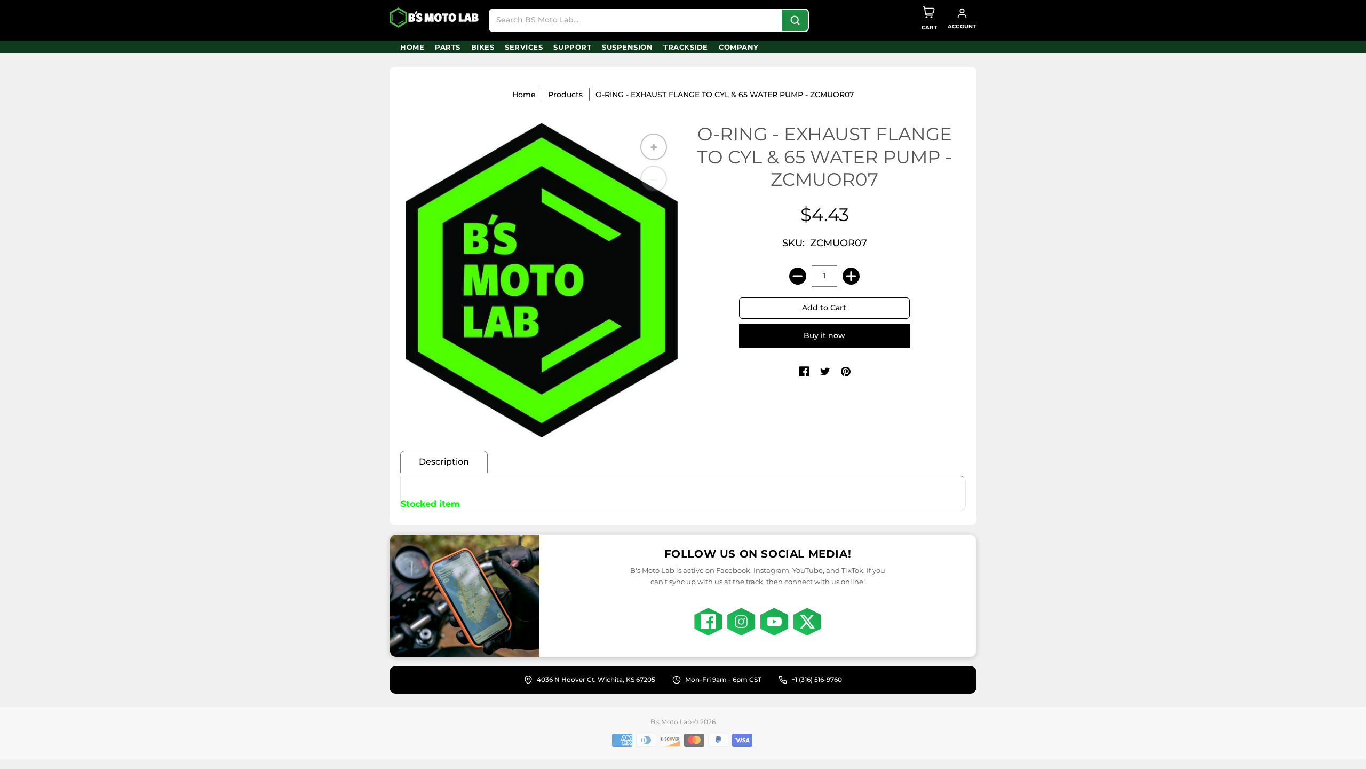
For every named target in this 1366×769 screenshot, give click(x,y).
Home (524, 94)
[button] (804, 372)
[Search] (795, 20)
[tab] (444, 462)
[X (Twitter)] (807, 621)
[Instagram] (741, 621)
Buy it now (824, 335)
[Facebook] (708, 621)
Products (565, 94)
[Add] (851, 276)
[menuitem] (412, 47)
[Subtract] (797, 276)
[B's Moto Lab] (435, 17)
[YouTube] (774, 621)
